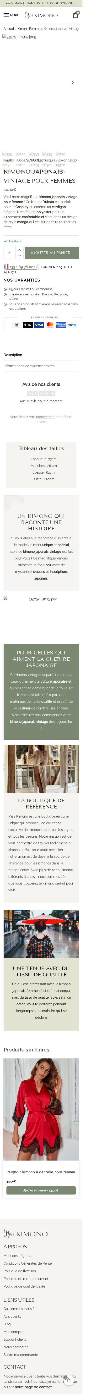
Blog (7, 1324)
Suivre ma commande (21, 1355)
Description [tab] (13, 355)
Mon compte (13, 1332)
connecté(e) (45, 417)
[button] (19, 250)
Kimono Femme (28, 29)
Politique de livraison (20, 1271)
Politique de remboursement (26, 1279)
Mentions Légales (17, 1256)
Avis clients (12, 1316)
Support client (15, 1339)
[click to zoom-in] (41, 82)
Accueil (9, 29)
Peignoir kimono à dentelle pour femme (40, 1172)
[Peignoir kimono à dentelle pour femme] (41, 1109)
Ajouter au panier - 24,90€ (52, 255)
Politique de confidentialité (24, 1286)
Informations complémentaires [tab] (29, 366)
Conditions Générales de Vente (28, 1263)
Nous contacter (16, 1347)
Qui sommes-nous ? (19, 1309)
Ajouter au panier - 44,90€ (41, 1190)
